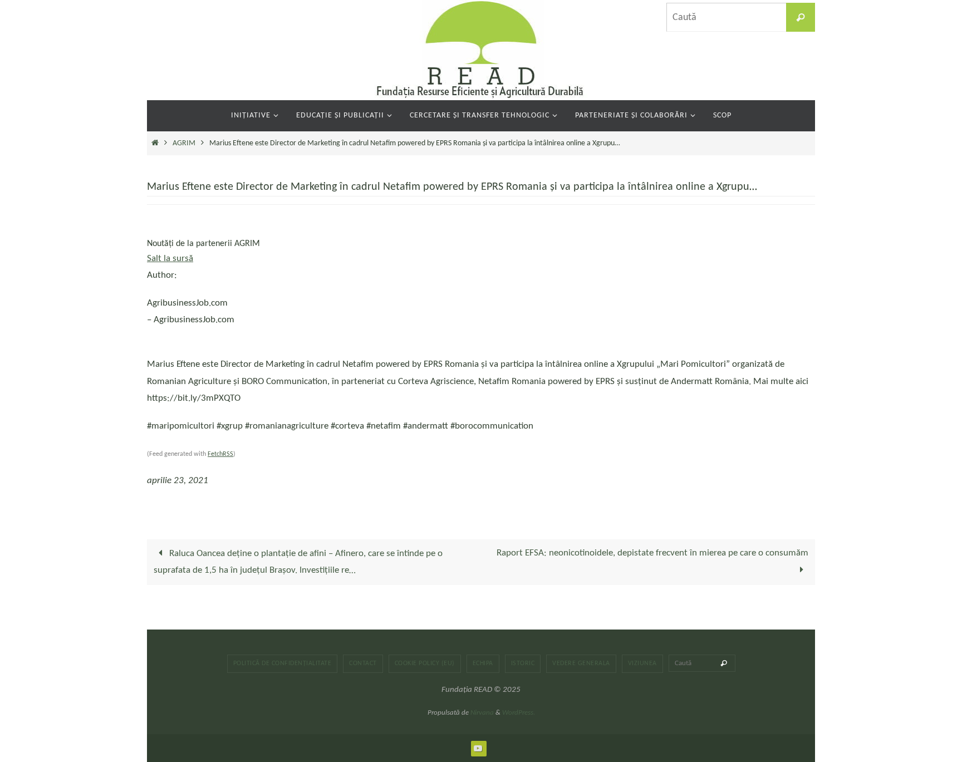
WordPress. (518, 712)
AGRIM (184, 143)
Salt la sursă (170, 258)
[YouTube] (478, 748)
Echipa (483, 663)
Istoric (523, 663)
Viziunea (642, 663)
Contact (363, 663)
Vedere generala (581, 663)
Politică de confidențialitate (282, 663)
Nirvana (482, 712)
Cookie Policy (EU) (425, 663)
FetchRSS (220, 454)
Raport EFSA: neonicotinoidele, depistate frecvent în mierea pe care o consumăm (652, 553)
